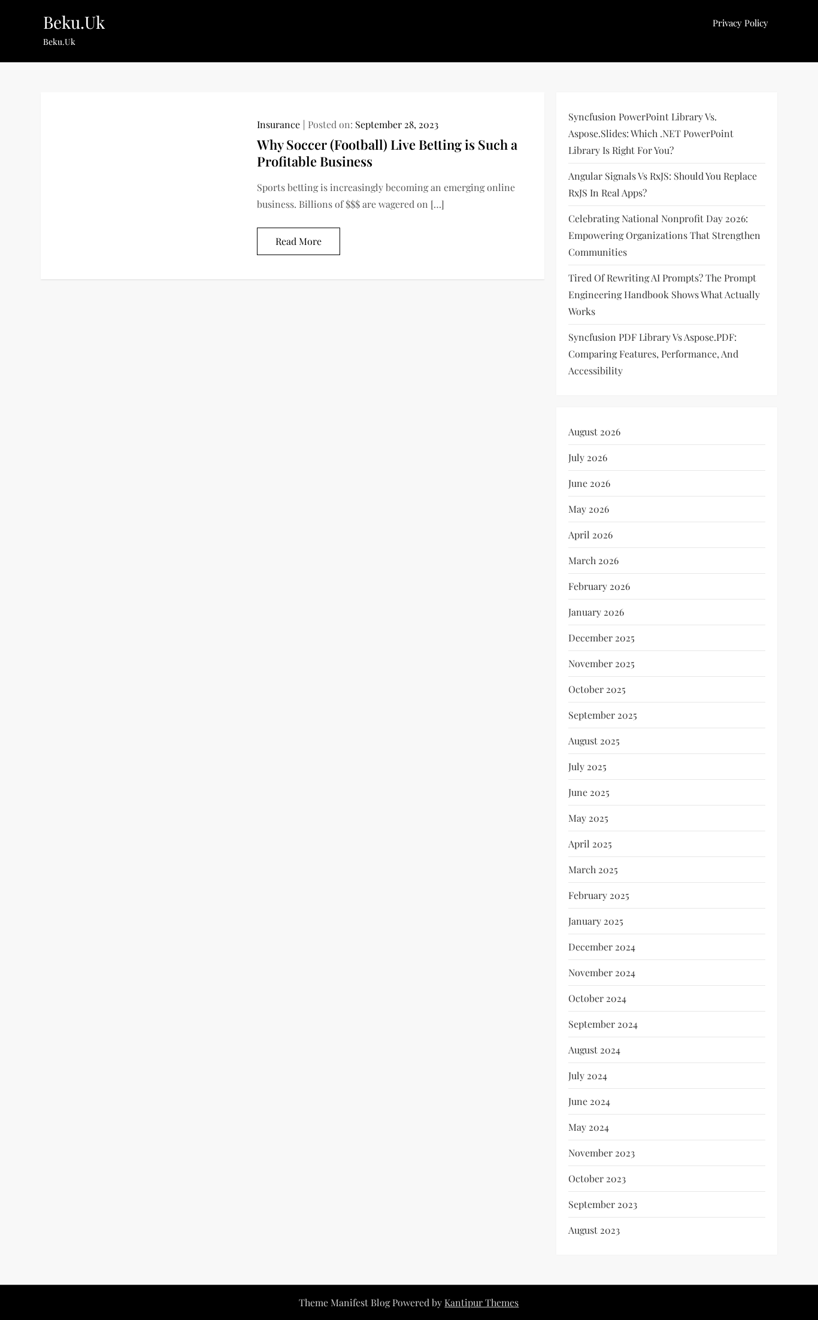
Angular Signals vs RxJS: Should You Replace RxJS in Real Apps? (662, 184)
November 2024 (601, 972)
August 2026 (594, 431)
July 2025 (587, 766)
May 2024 (588, 1127)
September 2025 (602, 715)
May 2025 (588, 818)
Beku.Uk (74, 22)
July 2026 (587, 457)
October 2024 (597, 998)
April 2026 (590, 534)
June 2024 (589, 1101)
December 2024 (601, 946)
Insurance (278, 124)
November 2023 (601, 1152)
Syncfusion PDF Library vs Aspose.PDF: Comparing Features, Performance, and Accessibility (653, 354)
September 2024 (603, 1024)
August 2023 (594, 1230)
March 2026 (593, 560)
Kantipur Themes (481, 1302)
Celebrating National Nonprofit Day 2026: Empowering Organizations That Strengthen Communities (664, 235)
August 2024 (594, 1049)
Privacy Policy (740, 23)
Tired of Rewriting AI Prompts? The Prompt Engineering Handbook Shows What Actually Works (664, 294)
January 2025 (595, 921)
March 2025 (593, 869)
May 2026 (588, 508)
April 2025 (590, 843)
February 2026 (599, 586)
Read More (298, 241)
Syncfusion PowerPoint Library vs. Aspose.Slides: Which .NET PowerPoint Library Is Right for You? (651, 133)
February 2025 (598, 895)
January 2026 (596, 611)
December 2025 (601, 637)
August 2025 (594, 740)
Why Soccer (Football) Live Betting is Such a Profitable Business (387, 153)
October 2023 (597, 1178)
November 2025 (601, 663)
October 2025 (597, 689)
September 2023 (602, 1204)
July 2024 (587, 1075)
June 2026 (589, 483)
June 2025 (589, 792)
